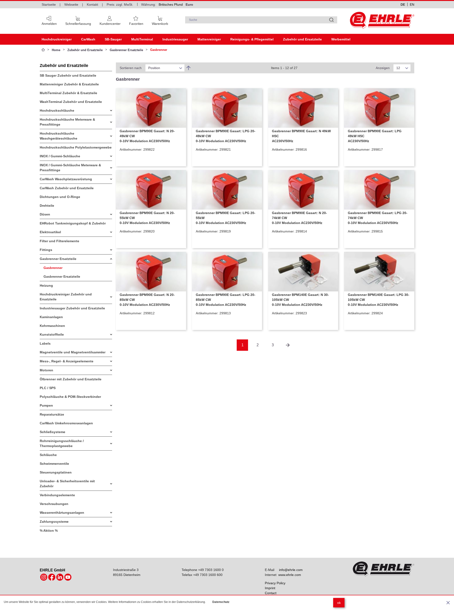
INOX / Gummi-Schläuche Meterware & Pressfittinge (70, 167)
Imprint (270, 588)
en (412, 4)
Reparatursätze (52, 414)
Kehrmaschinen (52, 326)
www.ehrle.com (289, 575)
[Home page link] (382, 20)
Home (56, 50)
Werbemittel (340, 39)
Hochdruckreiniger (57, 39)
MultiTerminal (142, 39)
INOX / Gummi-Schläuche (60, 156)
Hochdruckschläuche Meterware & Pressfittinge (67, 122)
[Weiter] (287, 345)
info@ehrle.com (291, 570)
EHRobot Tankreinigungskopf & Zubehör (73, 223)
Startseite (49, 4)
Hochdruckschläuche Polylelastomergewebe (76, 147)
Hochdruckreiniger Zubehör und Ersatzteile (66, 296)
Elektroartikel (50, 232)
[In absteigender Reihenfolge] (188, 68)
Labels (45, 343)
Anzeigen (383, 68)
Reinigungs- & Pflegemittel (252, 39)
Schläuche (48, 455)
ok (339, 603)
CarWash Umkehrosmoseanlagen (66, 423)
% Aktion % (49, 530)
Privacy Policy (275, 583)
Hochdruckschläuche (57, 110)
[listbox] (164, 67)
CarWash (88, 39)
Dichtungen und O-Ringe (60, 197)
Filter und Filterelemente (59, 241)
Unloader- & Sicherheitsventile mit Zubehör (67, 483)
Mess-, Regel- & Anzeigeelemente (66, 361)
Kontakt (92, 4)
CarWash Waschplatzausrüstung (66, 179)
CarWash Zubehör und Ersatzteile (67, 188)
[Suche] (331, 19)
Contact (270, 593)
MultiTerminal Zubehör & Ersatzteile (68, 93)
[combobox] (261, 19)
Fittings (46, 250)
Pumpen (46, 405)
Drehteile (47, 205)
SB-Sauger (113, 39)
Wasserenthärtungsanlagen (62, 512)
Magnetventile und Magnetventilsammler (72, 352)
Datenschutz (220, 602)
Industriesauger (175, 39)
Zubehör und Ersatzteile (302, 39)
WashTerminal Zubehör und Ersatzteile (71, 102)
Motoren (46, 370)
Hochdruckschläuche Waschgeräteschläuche (58, 136)
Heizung (46, 285)
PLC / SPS (48, 388)
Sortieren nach (131, 68)
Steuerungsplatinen (56, 472)
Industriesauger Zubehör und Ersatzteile (72, 308)
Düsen (45, 214)
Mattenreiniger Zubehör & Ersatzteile (69, 84)
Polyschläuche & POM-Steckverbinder (70, 397)
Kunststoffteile (52, 334)
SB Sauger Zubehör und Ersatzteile (68, 75)
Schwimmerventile (54, 463)
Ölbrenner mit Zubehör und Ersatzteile (70, 379)
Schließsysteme (52, 432)
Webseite (71, 4)
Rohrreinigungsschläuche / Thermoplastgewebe (62, 443)
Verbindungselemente (57, 495)
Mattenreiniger (209, 39)
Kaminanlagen (51, 317)
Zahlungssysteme (54, 521)
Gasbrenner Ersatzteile (126, 50)
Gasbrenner (53, 268)
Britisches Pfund (171, 4)
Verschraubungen (54, 504)
